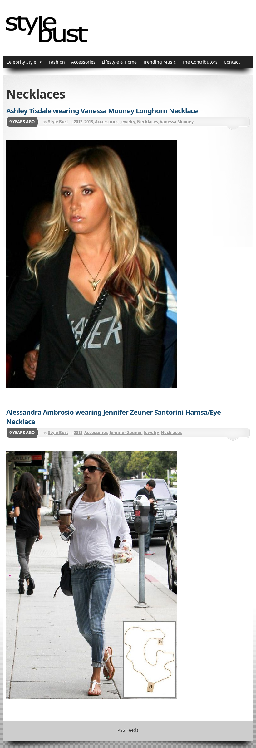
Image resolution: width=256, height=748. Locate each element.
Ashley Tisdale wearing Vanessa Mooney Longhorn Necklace (102, 110)
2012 (78, 122)
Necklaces (147, 122)
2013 (88, 122)
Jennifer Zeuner (126, 432)
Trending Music (159, 62)
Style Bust (58, 122)
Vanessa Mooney (177, 122)
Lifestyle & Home (119, 62)
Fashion (57, 62)
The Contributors (200, 62)
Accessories (83, 62)
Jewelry (127, 122)
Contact (232, 62)
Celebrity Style (21, 62)
